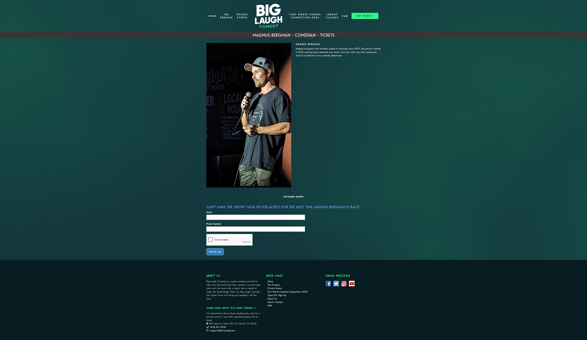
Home (213, 16)
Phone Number (213, 223)
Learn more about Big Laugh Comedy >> (231, 308)
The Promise (226, 16)
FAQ (345, 16)
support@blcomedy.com (222, 330)
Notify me (215, 251)
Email (209, 212)
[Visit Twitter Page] (336, 283)
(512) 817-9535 (218, 327)
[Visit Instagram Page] (344, 283)
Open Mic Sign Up (277, 295)
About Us (272, 298)
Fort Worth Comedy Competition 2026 (305, 16)
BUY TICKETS (365, 16)
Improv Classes (332, 16)
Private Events (242, 16)
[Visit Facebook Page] (328, 283)
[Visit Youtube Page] (351, 283)
